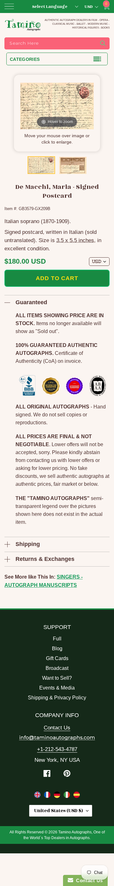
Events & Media (57, 687)
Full (57, 638)
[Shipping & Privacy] (38, 796)
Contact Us (57, 728)
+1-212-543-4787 (57, 749)
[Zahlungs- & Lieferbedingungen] (58, 796)
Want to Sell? (57, 678)
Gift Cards (57, 658)
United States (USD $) (58, 810)
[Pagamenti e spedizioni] (68, 796)
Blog (57, 648)
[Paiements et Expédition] (48, 796)
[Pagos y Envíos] (77, 796)
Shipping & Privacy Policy (57, 697)
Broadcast (57, 668)
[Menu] (9, 6)
